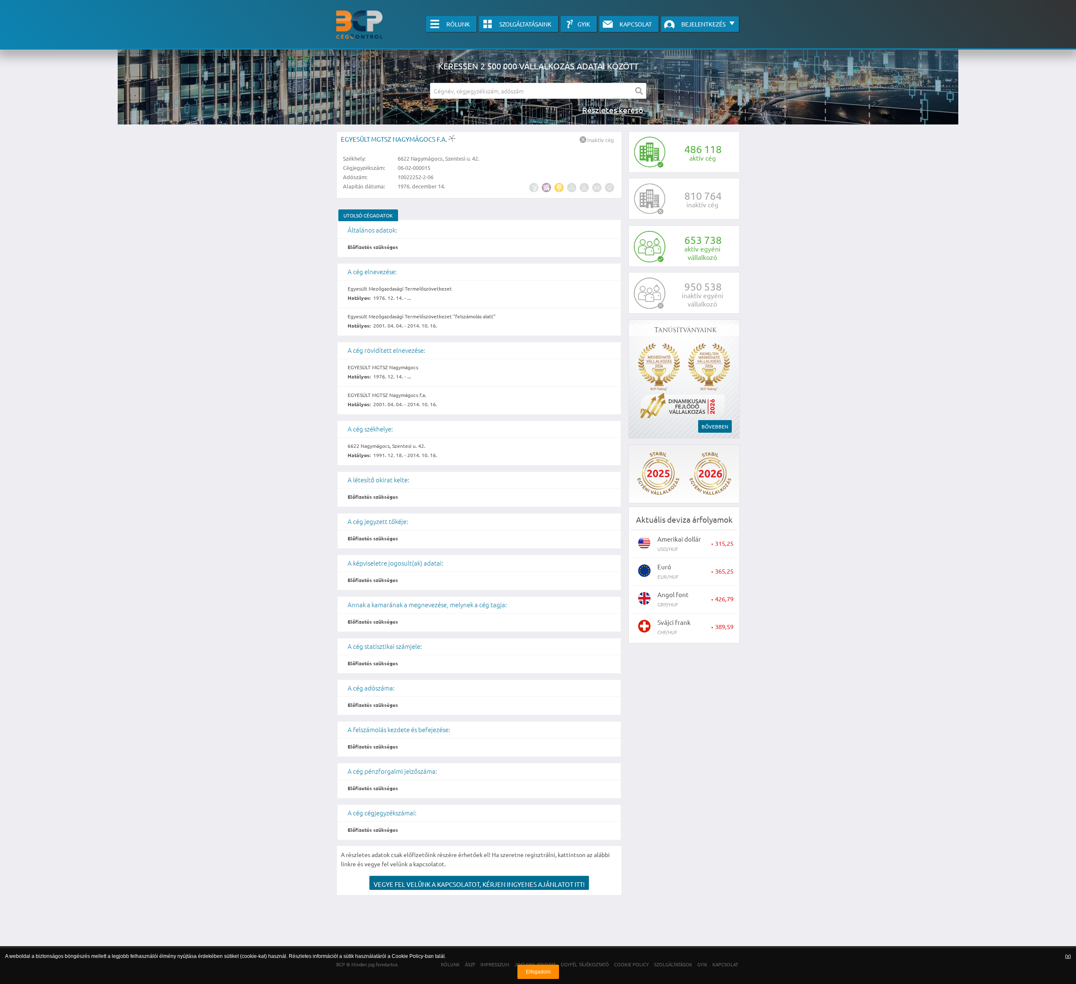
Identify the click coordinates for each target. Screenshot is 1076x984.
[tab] (368, 215)
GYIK (584, 24)
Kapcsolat (636, 24)
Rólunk (458, 24)
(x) (1068, 956)
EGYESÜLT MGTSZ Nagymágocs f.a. (394, 139)
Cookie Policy (407, 956)
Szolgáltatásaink (525, 24)
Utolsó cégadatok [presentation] (368, 215)
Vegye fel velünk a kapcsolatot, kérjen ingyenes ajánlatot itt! (479, 884)
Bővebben (715, 426)
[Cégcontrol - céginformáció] (359, 25)
